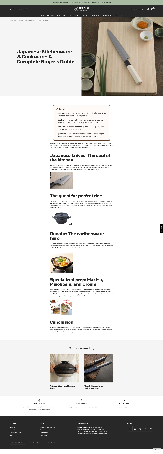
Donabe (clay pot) (57, 243)
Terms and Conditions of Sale (48, 430)
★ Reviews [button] (161, 229)
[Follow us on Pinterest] (145, 428)
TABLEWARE (50, 15)
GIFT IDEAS (119, 15)
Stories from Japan (15, 432)
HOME (42, 15)
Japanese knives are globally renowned (91, 165)
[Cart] (152, 9)
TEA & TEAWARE (73, 15)
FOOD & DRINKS (95, 15)
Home (11, 20)
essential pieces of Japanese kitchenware (101, 145)
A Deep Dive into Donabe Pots (62, 387)
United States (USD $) (137, 9)
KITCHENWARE (61, 15)
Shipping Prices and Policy (47, 427)
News (15, 20)
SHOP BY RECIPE (108, 15)
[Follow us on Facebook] (129, 428)
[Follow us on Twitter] (135, 428)
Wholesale (12, 430)
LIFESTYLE (85, 15)
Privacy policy (44, 432)
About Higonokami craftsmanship (93, 387)
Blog (11, 435)
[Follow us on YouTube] (150, 428)
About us (12, 427)
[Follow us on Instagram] (140, 428)
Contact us (43, 435)
